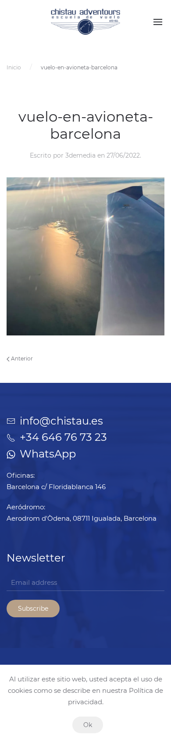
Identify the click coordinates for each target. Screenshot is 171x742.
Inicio (14, 67)
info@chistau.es (61, 420)
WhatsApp (48, 453)
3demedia (80, 155)
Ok (87, 725)
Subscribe (33, 608)
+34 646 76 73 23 (63, 437)
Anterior (21, 358)
